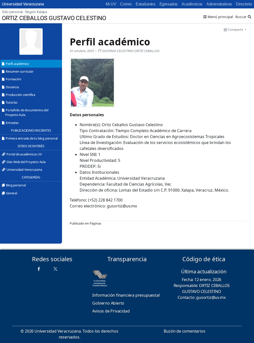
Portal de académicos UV (24, 154)
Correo (126, 4)
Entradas (12, 122)
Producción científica (20, 94)
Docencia (12, 87)
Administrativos (219, 4)
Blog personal (16, 185)
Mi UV (111, 4)
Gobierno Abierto (108, 303)
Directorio (244, 4)
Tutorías (11, 102)
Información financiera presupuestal (125, 295)
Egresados (168, 4)
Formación (13, 79)
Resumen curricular (19, 71)
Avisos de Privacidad (110, 311)
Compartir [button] (235, 29)
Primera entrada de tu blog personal (32, 138)
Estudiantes (146, 4)
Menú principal (220, 16)
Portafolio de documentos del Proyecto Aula (26, 112)
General (11, 193)
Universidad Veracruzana (23, 4)
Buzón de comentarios (184, 331)
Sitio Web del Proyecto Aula (26, 162)
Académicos (192, 4)
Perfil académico (17, 63)
